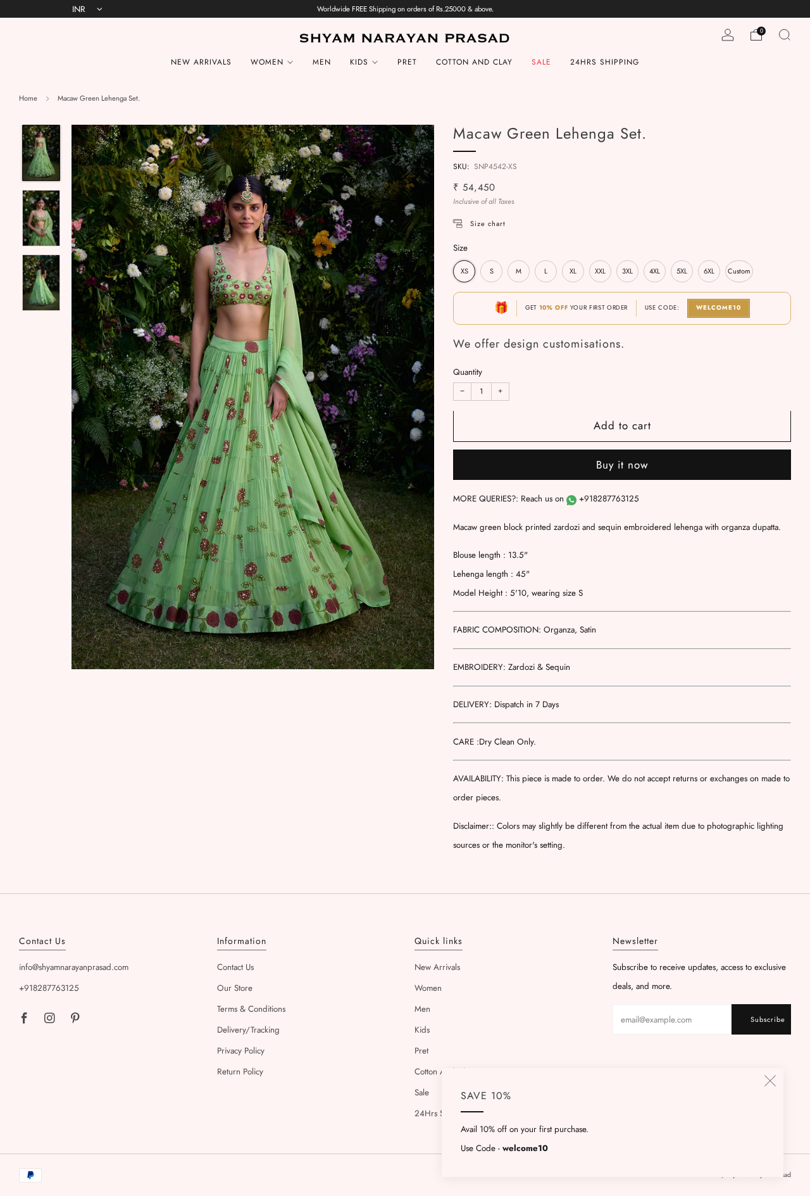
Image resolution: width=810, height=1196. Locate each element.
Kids (359, 62)
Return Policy (240, 1072)
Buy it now (622, 465)
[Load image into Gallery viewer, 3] (40, 283)
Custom (739, 272)
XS (464, 272)
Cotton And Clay (474, 62)
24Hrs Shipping (604, 62)
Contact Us (235, 967)
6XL (709, 272)
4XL (654, 272)
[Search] (784, 34)
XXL (600, 272)
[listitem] (405, 9)
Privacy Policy (241, 1051)
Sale (541, 62)
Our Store (234, 988)
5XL (681, 272)
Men (322, 62)
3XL (627, 272)
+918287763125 (609, 499)
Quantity (467, 373)
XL (573, 272)
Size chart (488, 224)
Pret (407, 62)
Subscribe (768, 1019)
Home (28, 98)
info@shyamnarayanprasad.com (73, 967)
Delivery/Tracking (248, 1030)
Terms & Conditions (251, 1009)
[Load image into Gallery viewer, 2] (40, 218)
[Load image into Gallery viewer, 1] (40, 153)
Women (267, 62)
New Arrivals (201, 62)
